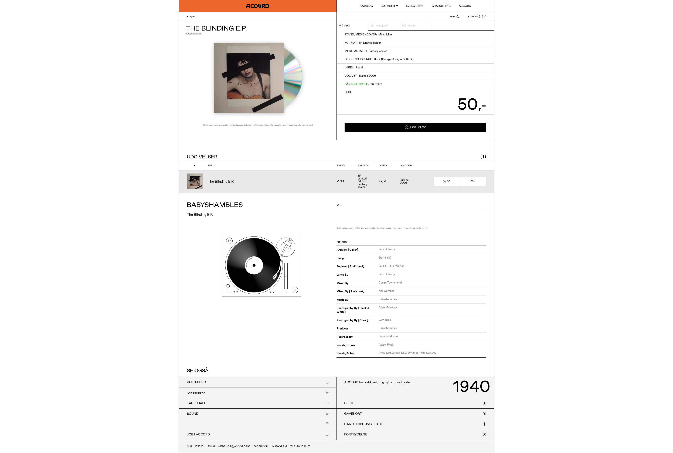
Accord (465, 5)
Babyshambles (193, 33)
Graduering (441, 5)
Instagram (279, 446)
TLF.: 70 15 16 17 (300, 446)
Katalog (366, 5)
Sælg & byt (415, 5)
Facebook (260, 446)
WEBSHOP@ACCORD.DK (234, 446)
